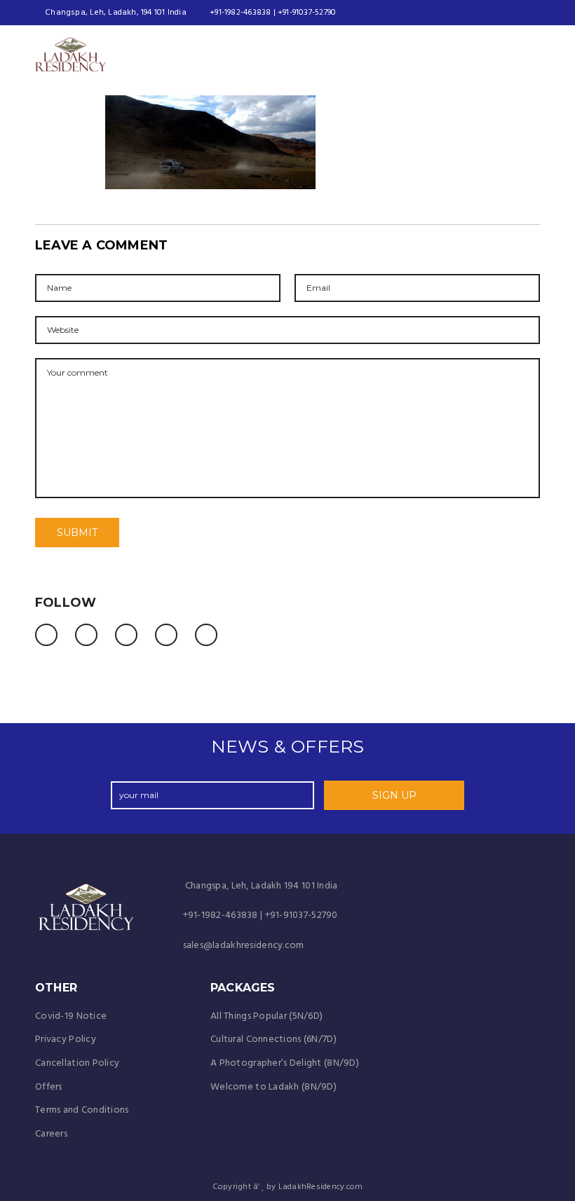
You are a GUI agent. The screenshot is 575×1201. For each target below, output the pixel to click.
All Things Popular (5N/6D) (266, 1016)
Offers (48, 1087)
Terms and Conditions (82, 1110)
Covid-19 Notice (71, 1016)
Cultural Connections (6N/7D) (273, 1039)
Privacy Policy (65, 1039)
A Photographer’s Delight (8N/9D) (284, 1063)
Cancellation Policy (77, 1063)
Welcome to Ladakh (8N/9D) (273, 1087)
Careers (51, 1134)
